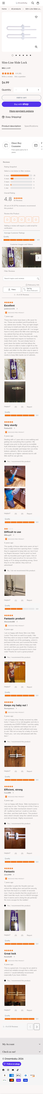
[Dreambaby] (21, 3)
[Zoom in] (36, 47)
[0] (38, 3)
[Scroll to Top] (38, 1081)
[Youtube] (13, 1070)
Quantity (6, 90)
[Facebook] (3, 1070)
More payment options (21, 111)
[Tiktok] (18, 1070)
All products (16, 9)
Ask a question (20, 77)
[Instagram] (8, 1070)
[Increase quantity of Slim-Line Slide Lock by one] (38, 89)
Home (4, 9)
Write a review (7, 77)
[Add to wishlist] (36, 17)
